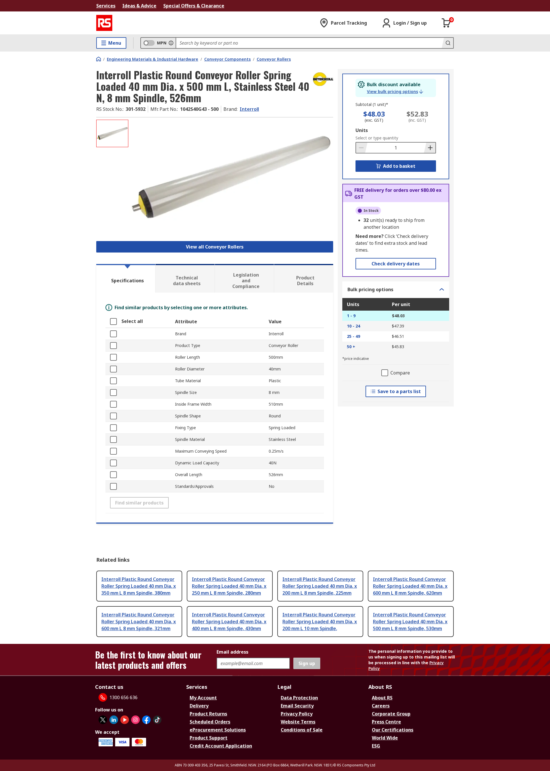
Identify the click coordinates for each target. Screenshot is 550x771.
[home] (98, 59)
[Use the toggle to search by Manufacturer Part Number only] (171, 43)
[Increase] (429, 148)
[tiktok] (157, 719)
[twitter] (103, 719)
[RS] (104, 23)
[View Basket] (446, 23)
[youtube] (124, 719)
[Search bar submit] (447, 43)
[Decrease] (362, 148)
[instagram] (135, 719)
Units (361, 130)
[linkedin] (113, 719)
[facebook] (146, 719)
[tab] (125, 278)
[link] (395, 91)
